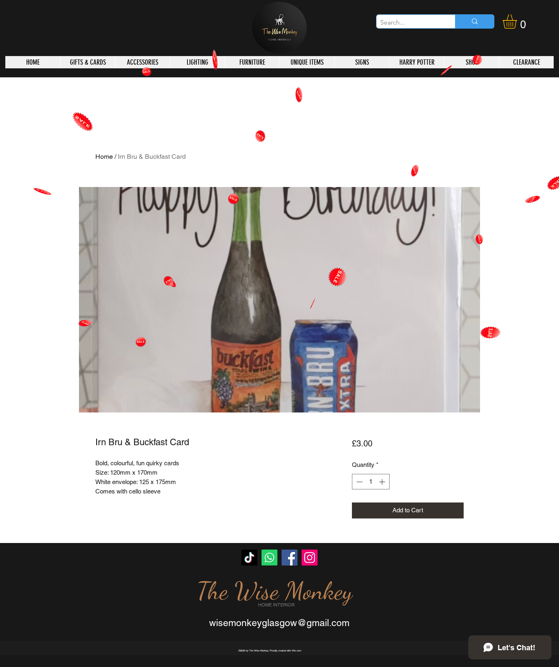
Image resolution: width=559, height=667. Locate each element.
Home (104, 156)
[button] (518, 21)
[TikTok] (249, 558)
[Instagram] (310, 558)
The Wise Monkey (274, 591)
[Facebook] (290, 558)
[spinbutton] (370, 481)
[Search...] (474, 21)
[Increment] (382, 481)
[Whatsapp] (269, 558)
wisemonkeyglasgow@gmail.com (279, 622)
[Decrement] (358, 481)
